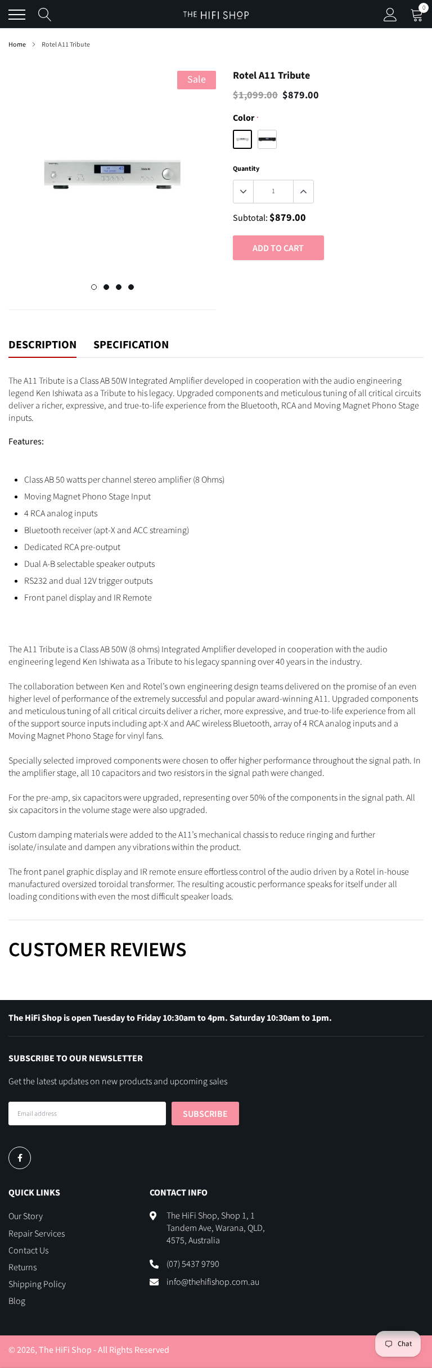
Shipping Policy (37, 1284)
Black (267, 139)
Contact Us (28, 1250)
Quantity (246, 169)
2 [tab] (106, 287)
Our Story (25, 1216)
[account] (390, 14)
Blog (16, 1301)
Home (17, 44)
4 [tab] (131, 287)
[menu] (16, 14)
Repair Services (36, 1234)
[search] (45, 15)
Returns (22, 1267)
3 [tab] (119, 287)
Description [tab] (42, 345)
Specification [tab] (131, 345)
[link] (19, 1158)
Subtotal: (250, 218)
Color (245, 118)
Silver (242, 139)
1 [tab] (94, 287)
